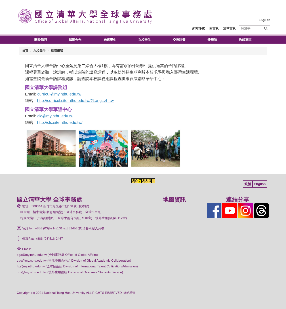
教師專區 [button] (245, 39)
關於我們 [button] (40, 39)
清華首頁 (229, 28)
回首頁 (214, 28)
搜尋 (266, 28)
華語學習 (57, 51)
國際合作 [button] (75, 39)
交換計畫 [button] (179, 39)
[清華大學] (87, 15)
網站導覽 (198, 28)
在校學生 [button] (144, 39)
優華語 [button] (212, 39)
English (264, 20)
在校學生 (39, 51)
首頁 (25, 51)
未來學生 (110, 39)
